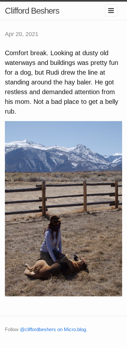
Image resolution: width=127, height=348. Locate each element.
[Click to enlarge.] (63, 208)
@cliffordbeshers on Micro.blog (53, 329)
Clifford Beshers (32, 11)
